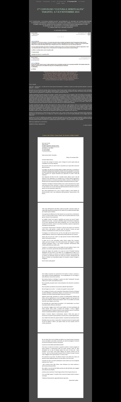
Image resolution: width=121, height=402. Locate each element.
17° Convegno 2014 (72, 1)
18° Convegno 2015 (61, 1)
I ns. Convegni (81, 1)
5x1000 (58, 3)
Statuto (63, 3)
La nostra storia (46, 1)
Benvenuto (39, 1)
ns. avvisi (53, 1)
